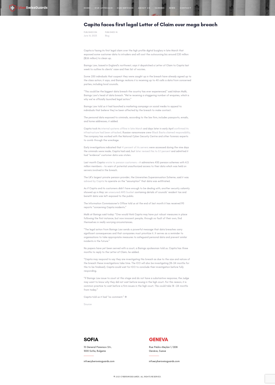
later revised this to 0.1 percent (153, 151)
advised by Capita (94, 181)
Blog (107, 35)
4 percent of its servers (135, 147)
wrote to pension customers (121, 162)
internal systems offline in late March (121, 128)
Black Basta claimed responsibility (171, 132)
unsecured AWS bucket (121, 192)
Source (88, 304)
